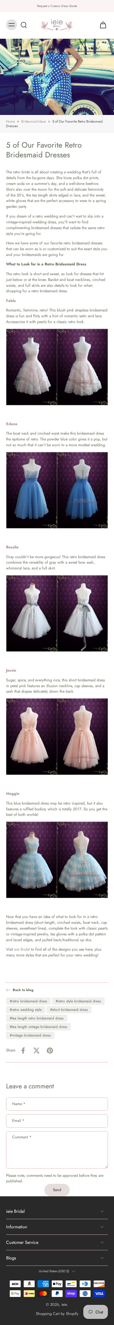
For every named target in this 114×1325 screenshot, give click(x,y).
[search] (23, 25)
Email (18, 1121)
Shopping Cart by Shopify (57, 1313)
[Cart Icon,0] (101, 25)
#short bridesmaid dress (69, 1009)
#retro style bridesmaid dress (78, 1001)
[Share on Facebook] (23, 1050)
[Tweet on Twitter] (36, 1050)
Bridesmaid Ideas (33, 121)
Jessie (11, 670)
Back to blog (23, 990)
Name (18, 1103)
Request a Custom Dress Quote (57, 6)
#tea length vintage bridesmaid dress (38, 1027)
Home (10, 121)
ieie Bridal (22, 949)
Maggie (12, 793)
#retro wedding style (26, 1009)
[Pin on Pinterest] (50, 1050)
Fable (11, 300)
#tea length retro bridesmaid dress (37, 1018)
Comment (21, 1137)
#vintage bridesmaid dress (30, 1035)
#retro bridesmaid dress (28, 1001)
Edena (11, 424)
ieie (64, 1304)
